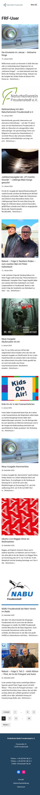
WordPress (28, 793)
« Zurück (6, 712)
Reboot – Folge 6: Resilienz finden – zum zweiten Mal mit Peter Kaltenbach (19, 264)
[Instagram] (24, 772)
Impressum (21, 787)
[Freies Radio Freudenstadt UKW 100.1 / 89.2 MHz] (13, 5)
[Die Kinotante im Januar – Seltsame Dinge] (20, 36)
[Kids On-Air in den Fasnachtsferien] (20, 388)
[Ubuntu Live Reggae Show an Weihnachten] (20, 516)
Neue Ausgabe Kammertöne (15, 466)
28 (29, 718)
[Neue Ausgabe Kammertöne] (20, 450)
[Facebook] (18, 772)
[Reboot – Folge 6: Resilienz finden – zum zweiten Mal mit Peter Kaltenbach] (20, 238)
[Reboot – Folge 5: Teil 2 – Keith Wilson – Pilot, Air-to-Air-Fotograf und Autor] (20, 655)
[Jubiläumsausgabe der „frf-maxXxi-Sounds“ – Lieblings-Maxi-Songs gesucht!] (20, 161)
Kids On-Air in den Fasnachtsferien (18, 404)
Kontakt (21, 780)
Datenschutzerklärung (21, 783)
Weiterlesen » (15, 79)
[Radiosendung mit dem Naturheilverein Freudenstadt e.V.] (20, 96)
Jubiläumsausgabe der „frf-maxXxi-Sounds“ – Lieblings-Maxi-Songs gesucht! (18, 180)
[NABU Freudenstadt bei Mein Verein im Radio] (20, 588)
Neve (10, 793)
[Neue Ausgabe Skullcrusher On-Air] (20, 316)
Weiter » (6, 725)
